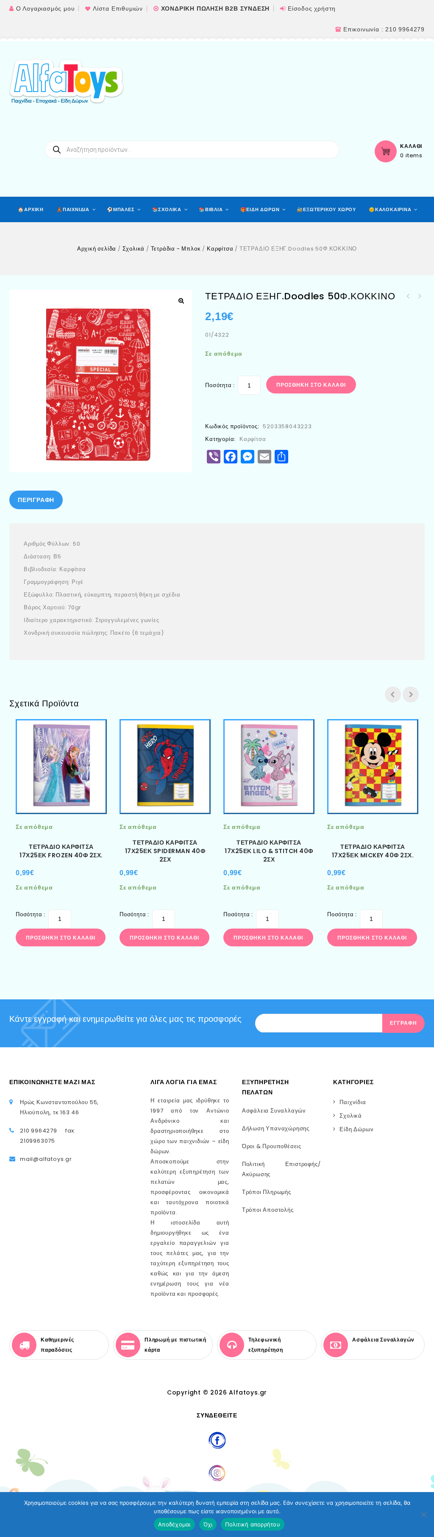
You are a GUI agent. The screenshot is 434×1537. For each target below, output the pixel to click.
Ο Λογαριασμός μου (45, 8)
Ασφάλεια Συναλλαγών (274, 1111)
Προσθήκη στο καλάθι (311, 384)
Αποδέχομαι (174, 1524)
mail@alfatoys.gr (46, 1159)
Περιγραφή (36, 500)
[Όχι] (423, 1514)
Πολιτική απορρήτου (252, 1524)
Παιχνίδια (352, 1102)
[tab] (36, 499)
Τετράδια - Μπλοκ (176, 249)
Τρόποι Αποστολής (268, 1210)
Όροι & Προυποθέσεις (271, 1146)
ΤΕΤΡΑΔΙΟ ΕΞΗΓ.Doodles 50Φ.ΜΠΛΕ (419, 296)
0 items (411, 155)
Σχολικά (133, 249)
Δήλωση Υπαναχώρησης (275, 1128)
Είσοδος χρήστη (312, 8)
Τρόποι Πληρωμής (266, 1192)
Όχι (208, 1524)
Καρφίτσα (220, 249)
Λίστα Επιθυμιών (118, 8)
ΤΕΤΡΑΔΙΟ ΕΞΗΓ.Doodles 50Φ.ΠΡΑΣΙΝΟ (408, 296)
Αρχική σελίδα (96, 249)
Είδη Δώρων (356, 1129)
